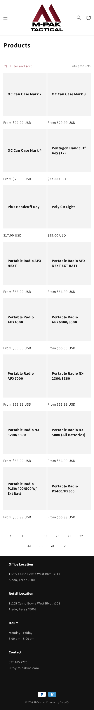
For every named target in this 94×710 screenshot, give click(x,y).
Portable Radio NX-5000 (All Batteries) (68, 432)
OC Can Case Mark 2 (25, 94)
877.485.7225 (18, 662)
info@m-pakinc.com (24, 668)
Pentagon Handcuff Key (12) (69, 150)
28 (52, 545)
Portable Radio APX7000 (21, 376)
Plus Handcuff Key (24, 206)
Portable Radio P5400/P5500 (65, 488)
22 (81, 536)
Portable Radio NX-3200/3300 (24, 432)
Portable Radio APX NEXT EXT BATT (69, 263)
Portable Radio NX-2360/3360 (68, 376)
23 (29, 545)
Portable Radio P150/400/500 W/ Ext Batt (22, 488)
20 (57, 536)
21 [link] (69, 536)
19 (45, 536)
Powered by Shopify (57, 702)
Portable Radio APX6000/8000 (65, 319)
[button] (5, 17)
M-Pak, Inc (40, 702)
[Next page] (65, 546)
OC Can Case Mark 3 (69, 94)
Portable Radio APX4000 (21, 319)
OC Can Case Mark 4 (25, 150)
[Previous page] (10, 536)
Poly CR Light (63, 206)
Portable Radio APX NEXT (25, 263)
